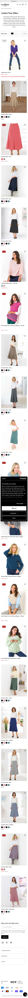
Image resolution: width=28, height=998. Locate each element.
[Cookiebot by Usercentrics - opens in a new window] (20, 479)
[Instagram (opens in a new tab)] (2, 942)
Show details (20, 503)
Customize (13, 513)
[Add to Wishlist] (25, 40)
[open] (25, 950)
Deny (14, 518)
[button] (25, 4)
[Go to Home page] (5, 4)
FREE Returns (14, 1)
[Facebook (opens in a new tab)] (6, 942)
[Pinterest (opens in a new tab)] (11, 942)
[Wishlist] (20, 4)
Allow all (14, 508)
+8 (10, 116)
